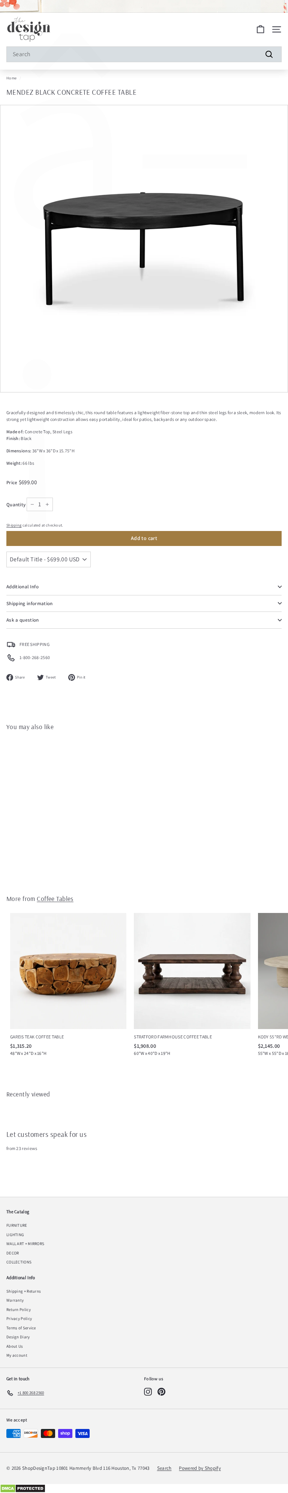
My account (16, 1355)
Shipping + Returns (23, 1291)
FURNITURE (16, 1225)
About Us (14, 1346)
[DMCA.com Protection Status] (144, 1488)
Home (11, 78)
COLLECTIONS (19, 1262)
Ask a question (22, 620)
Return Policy (18, 1309)
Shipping (13, 525)
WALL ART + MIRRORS (25, 1243)
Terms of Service (21, 1327)
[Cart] (260, 29)
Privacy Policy (19, 1318)
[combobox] (144, 54)
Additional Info (22, 586)
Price (12, 482)
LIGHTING (15, 1234)
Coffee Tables (55, 898)
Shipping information (29, 603)
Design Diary (18, 1336)
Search (164, 1468)
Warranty (15, 1300)
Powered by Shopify (199, 1468)
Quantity (16, 504)
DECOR (12, 1253)
